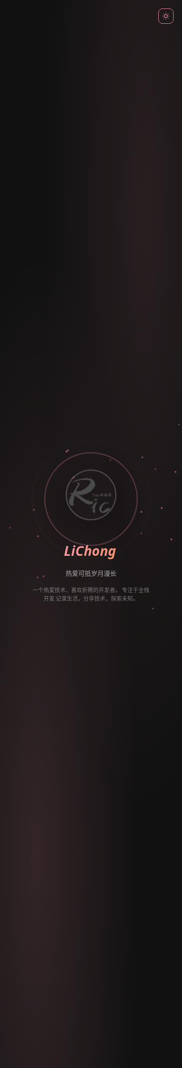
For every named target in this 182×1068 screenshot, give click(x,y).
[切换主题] (166, 16)
